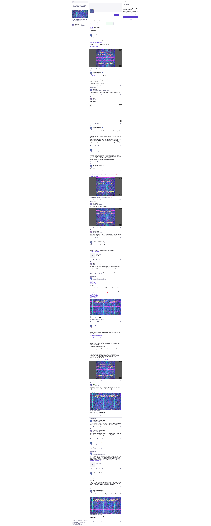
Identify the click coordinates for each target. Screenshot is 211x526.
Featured (98, 27)
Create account (131, 16)
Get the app (80, 522)
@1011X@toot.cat (93, 16)
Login (131, 19)
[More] (102, 68)
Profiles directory (80, 520)
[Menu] (120, 15)
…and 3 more (110, 197)
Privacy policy (85, 520)
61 (90, 18)
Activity (91, 27)
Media (95, 27)
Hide (120, 49)
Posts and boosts (93, 30)
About (76, 520)
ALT (120, 194)
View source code (78, 523)
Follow (116, 15)
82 (95, 18)
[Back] (90, 2)
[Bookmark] (100, 68)
